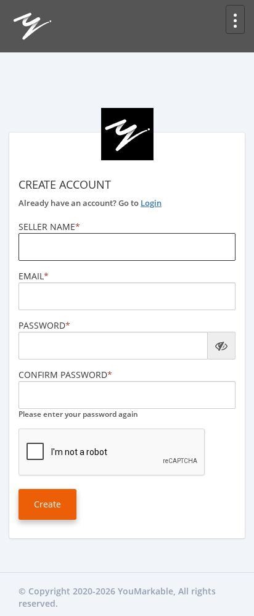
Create (47, 504)
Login (151, 202)
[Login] (32, 25)
